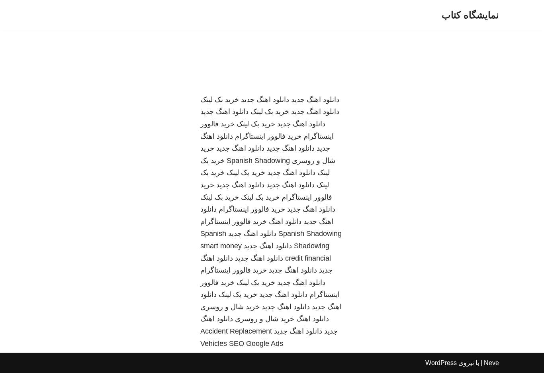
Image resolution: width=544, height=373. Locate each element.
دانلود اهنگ (285, 222)
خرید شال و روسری (230, 307)
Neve (491, 362)
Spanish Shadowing (258, 161)
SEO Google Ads (256, 343)
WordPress (441, 362)
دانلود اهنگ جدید (315, 100)
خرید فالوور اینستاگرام (268, 136)
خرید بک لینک (219, 100)
